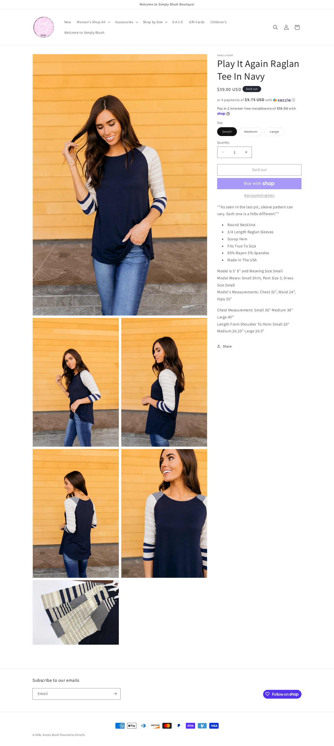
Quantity (223, 142)
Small (229, 132)
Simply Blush (51, 734)
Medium (253, 132)
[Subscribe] (115, 693)
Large (277, 132)
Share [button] (227, 346)
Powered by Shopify (72, 734)
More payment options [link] (259, 195)
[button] (93, 22)
